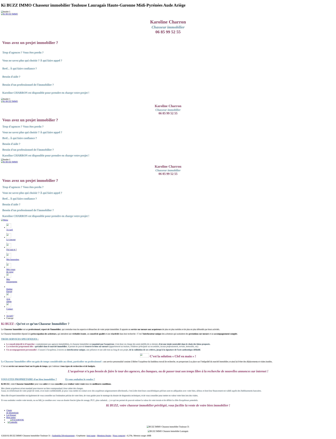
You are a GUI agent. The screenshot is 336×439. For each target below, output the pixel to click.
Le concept (10, 240)
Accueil (9, 230)
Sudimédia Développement (63, 436)
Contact (9, 309)
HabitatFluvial (9, 290)
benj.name (91, 436)
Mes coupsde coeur (10, 270)
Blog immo (11, 417)
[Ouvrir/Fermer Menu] (4, 220)
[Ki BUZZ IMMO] (9, 14)
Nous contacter (119, 436)
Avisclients (9, 300)
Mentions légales (104, 436)
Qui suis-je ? (11, 250)
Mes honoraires (12, 259)
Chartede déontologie (12, 411)
